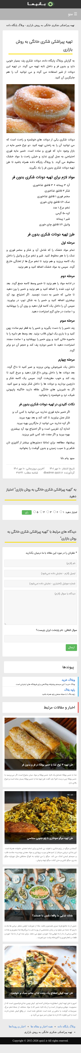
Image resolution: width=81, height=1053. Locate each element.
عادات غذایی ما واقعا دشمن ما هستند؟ (52, 916)
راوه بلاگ (69, 690)
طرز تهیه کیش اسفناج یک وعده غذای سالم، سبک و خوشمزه (42, 993)
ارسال (71, 647)
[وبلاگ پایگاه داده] (40, 4)
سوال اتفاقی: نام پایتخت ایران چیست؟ (56, 630)
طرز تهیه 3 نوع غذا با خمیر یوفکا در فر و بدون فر (47, 765)
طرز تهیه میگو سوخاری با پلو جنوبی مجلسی (50, 838)
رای (26, 512)
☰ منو (72, 14)
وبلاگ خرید (68, 680)
